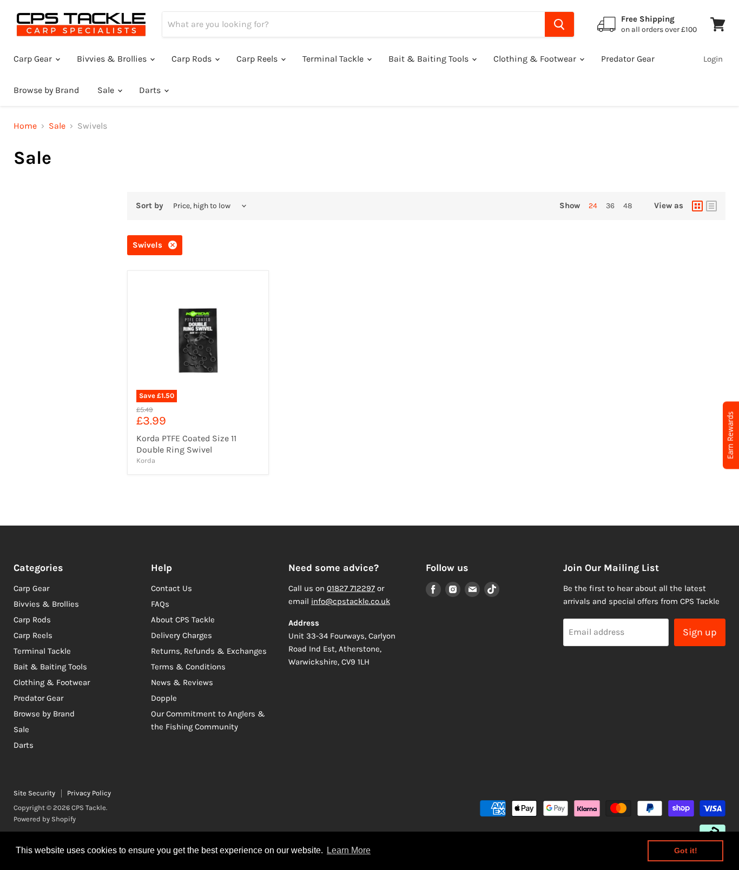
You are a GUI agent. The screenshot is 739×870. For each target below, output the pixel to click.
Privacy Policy (89, 793)
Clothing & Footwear (535, 59)
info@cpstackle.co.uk (350, 601)
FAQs (160, 604)
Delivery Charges (181, 635)
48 (627, 205)
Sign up (700, 632)
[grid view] (697, 206)
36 (610, 205)
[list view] (711, 206)
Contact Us (171, 588)
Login (713, 59)
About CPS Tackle (183, 620)
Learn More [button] (349, 850)
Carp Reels (258, 59)
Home (25, 126)
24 (593, 205)
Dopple (164, 698)
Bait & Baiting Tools (429, 59)
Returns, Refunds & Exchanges (209, 651)
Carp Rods (192, 59)
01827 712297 (351, 588)
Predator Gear (628, 59)
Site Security (34, 793)
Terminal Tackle (334, 59)
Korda (145, 460)
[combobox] (353, 24)
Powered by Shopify (45, 819)
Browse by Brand (46, 90)
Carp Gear (34, 59)
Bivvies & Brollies (113, 59)
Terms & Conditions (188, 667)
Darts (151, 90)
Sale (106, 90)
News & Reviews (182, 682)
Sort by (149, 205)
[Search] (559, 24)
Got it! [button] (685, 850)
